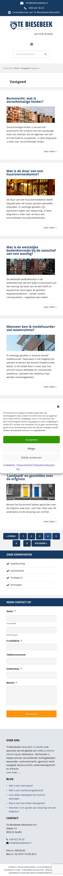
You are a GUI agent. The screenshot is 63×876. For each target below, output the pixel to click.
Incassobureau (20, 12)
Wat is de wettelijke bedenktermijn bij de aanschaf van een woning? (31, 250)
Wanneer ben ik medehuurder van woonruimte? (30, 328)
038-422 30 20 (36, 7)
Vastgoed (25, 68)
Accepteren (31, 439)
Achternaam (12, 635)
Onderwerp (14, 668)
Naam (11, 611)
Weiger (31, 448)
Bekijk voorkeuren (31, 457)
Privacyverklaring (26, 867)
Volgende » (41, 543)
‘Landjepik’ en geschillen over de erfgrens (29, 477)
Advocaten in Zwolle (32, 746)
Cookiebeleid (9, 464)
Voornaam (11, 623)
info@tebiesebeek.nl (37, 2)
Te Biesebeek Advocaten (33, 870)
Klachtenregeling (46, 867)
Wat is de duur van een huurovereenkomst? (24, 172)
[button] (58, 406)
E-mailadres (14, 640)
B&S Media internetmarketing (40, 873)
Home (17, 68)
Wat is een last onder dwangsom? (27, 803)
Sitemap (12, 867)
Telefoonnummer (16, 654)
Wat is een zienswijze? (21, 785)
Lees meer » (50, 151)
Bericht (11, 682)
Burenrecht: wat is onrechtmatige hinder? (24, 100)
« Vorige (11, 536)
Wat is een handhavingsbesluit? (26, 790)
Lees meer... (12, 772)
